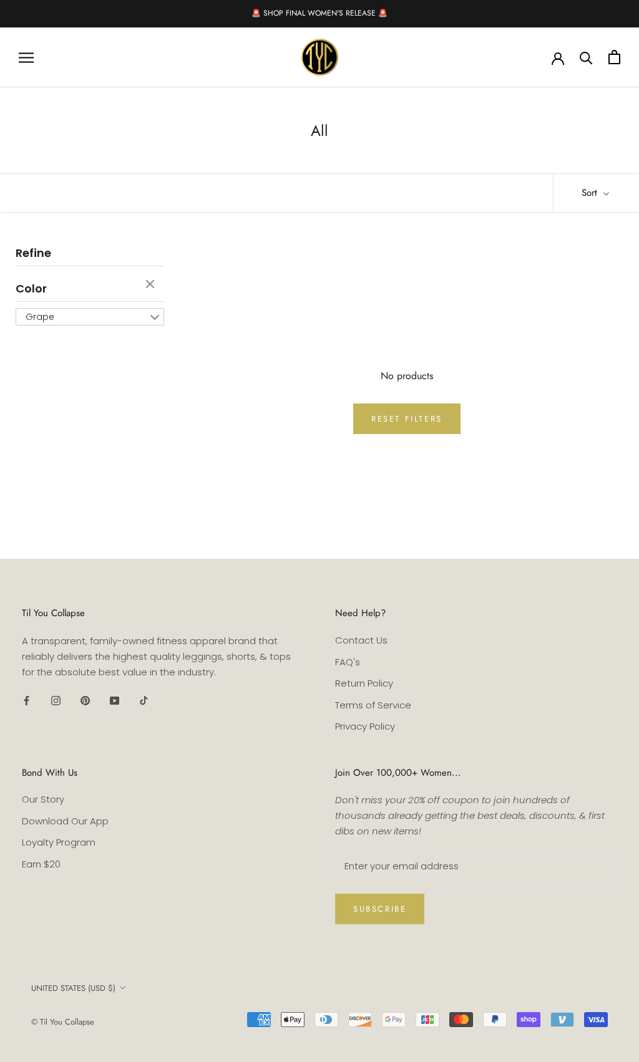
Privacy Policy (365, 726)
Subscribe (379, 909)
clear (151, 285)
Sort (591, 193)
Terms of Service (373, 705)
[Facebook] (26, 700)
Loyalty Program (58, 842)
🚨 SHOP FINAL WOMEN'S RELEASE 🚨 (319, 13)
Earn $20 (41, 864)
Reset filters (406, 419)
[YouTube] (114, 700)
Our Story (43, 799)
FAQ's (347, 662)
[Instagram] (56, 700)
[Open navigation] (26, 57)
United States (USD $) (73, 988)
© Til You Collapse (62, 1022)
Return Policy (364, 683)
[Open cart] (614, 57)
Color (31, 288)
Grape (40, 317)
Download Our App (65, 821)
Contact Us (361, 640)
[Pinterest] (85, 700)
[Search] (586, 57)
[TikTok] (144, 700)
